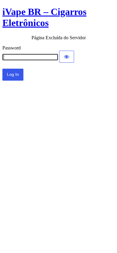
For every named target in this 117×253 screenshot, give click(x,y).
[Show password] (66, 57)
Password (11, 47)
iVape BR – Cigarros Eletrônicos (44, 17)
